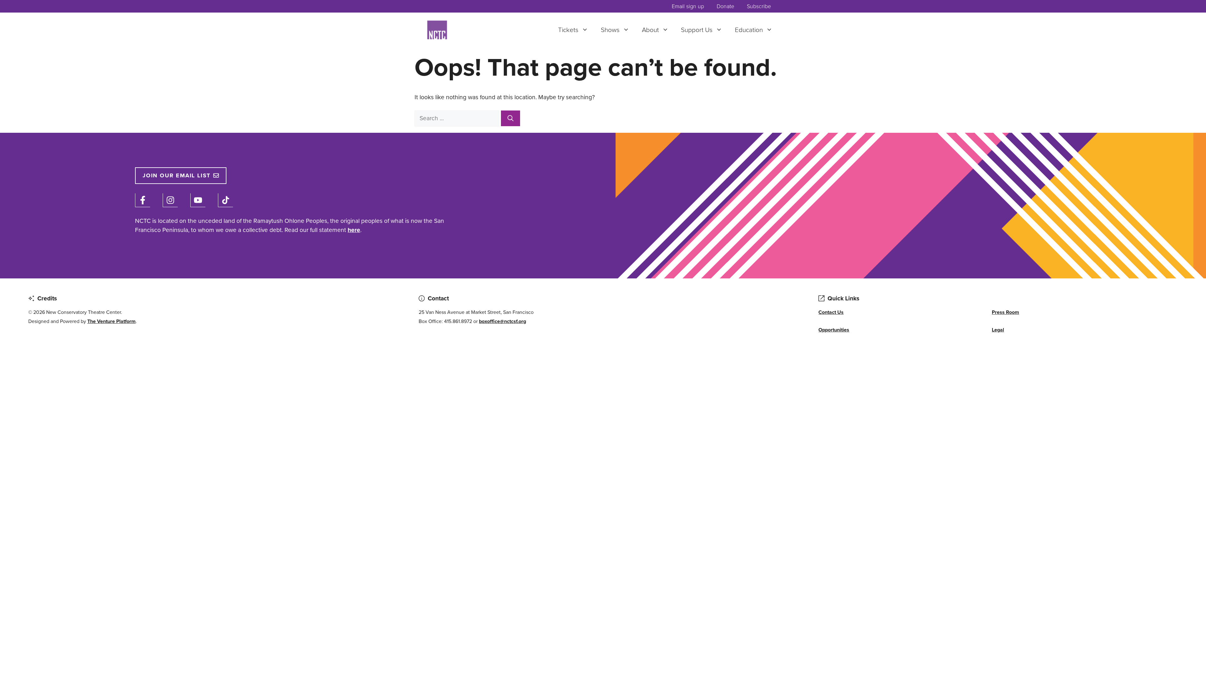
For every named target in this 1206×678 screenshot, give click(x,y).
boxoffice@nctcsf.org (502, 321)
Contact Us (831, 312)
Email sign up (688, 6)
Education (749, 30)
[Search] (510, 118)
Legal (998, 329)
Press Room (1005, 312)
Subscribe (759, 6)
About (650, 30)
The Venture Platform (111, 321)
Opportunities (833, 329)
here (354, 229)
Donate (725, 6)
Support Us (697, 30)
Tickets (568, 30)
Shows (610, 30)
